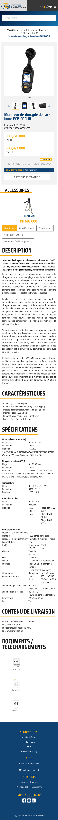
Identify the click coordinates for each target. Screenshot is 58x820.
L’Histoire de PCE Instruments (29, 787)
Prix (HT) (9, 139)
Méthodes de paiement (29, 770)
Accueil (24, 30)
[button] (9, 106)
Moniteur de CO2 (30, 33)
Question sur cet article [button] (27, 177)
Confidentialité (29, 742)
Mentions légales (29, 737)
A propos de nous (29, 782)
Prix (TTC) (10, 152)
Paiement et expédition (29, 763)
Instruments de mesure (40, 30)
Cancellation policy (29, 751)
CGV (29, 746)
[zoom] (29, 97)
